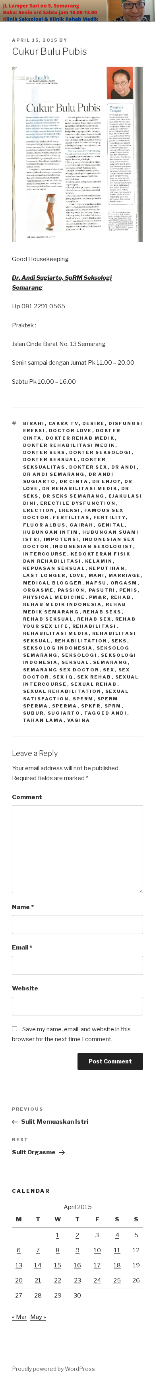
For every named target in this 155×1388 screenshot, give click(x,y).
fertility (109, 517)
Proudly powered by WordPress (53, 1368)
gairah (82, 525)
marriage (124, 575)
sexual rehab (94, 684)
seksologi (79, 655)
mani (97, 575)
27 (18, 1295)
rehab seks (102, 612)
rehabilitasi (94, 626)
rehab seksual (48, 619)
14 (37, 1265)
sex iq (63, 677)
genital (111, 525)
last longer (44, 575)
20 (19, 1280)
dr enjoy (106, 481)
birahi (34, 423)
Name (23, 907)
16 (77, 1265)
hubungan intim (51, 532)
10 (97, 1250)
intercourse (45, 554)
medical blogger (52, 583)
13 (18, 1265)
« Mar (19, 1317)
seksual (75, 662)
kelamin (99, 561)
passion (71, 590)
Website (25, 988)
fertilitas (71, 517)
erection (39, 510)
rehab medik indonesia (62, 604)
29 (58, 1295)
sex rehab (94, 677)
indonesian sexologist (93, 546)
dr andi (124, 467)
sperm (83, 699)
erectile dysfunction (78, 503)
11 (117, 1250)
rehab (121, 597)
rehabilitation (81, 641)
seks (119, 641)
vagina (79, 720)
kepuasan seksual (54, 568)
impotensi (61, 539)
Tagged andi (105, 713)
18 (117, 1265)
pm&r (98, 597)
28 (38, 1295)
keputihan (107, 568)
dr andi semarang (54, 474)
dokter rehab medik (80, 438)
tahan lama (43, 720)
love (77, 575)
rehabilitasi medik (56, 633)
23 (77, 1280)
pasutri (102, 590)
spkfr (91, 706)
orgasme (38, 590)
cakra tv (63, 423)
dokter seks (44, 452)
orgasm (124, 583)
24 (97, 1280)
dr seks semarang (74, 496)
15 (57, 1265)
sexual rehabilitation (62, 691)
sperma (65, 706)
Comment (27, 797)
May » (38, 1317)
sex (109, 670)
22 (57, 1280)
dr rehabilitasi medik (80, 488)
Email (22, 947)
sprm (113, 706)
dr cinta (74, 481)
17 (97, 1265)
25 (117, 1280)
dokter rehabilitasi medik (69, 445)
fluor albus (44, 525)
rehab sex (94, 619)
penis (128, 590)
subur (33, 713)
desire (93, 423)
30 (77, 1295)
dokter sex (88, 467)
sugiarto (64, 713)
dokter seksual (50, 459)
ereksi (69, 510)
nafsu (96, 583)
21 (38, 1280)
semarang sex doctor (61, 670)
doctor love (70, 430)
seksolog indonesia (58, 648)
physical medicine (54, 597)
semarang (110, 662)
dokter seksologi (100, 452)
